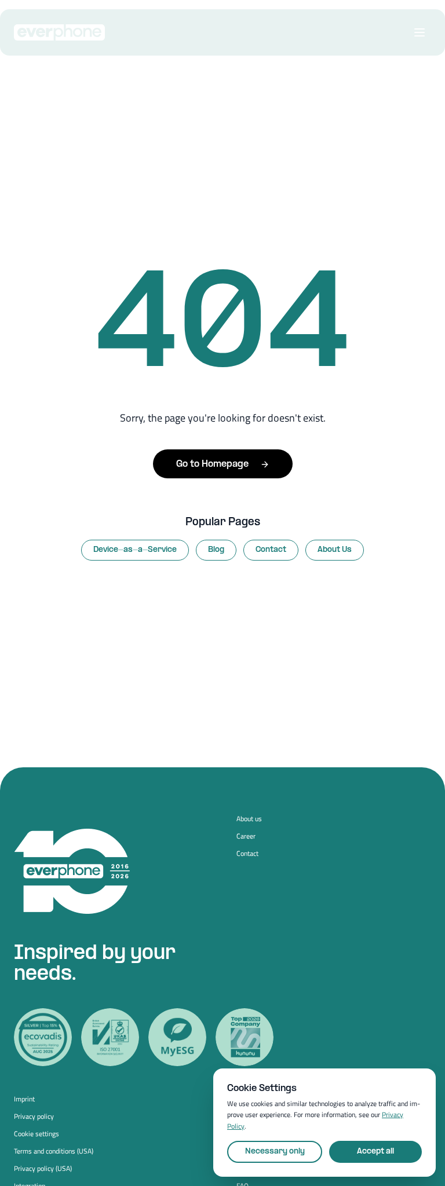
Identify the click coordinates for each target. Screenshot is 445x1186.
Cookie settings (36, 1134)
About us (249, 819)
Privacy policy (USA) (43, 1168)
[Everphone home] (59, 32)
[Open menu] (419, 32)
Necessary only (275, 1151)
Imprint (24, 1099)
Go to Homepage (212, 464)
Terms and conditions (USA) (53, 1151)
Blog (216, 550)
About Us (335, 550)
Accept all (375, 1151)
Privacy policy (34, 1116)
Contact (271, 550)
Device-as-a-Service (135, 550)
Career (246, 836)
